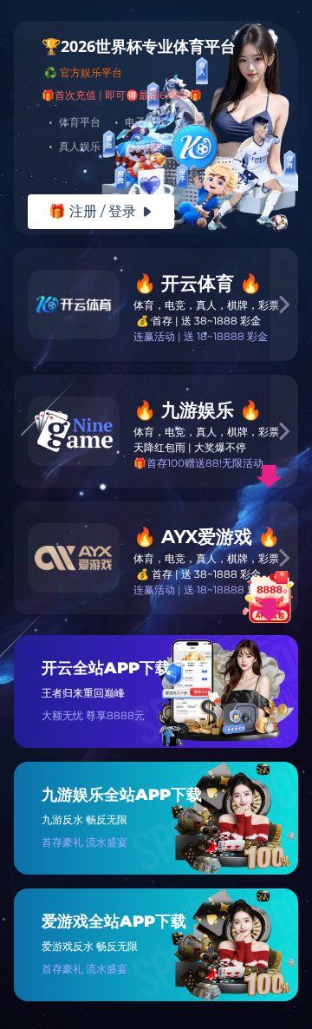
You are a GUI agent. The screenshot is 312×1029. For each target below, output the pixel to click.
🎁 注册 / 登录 (101, 211)
